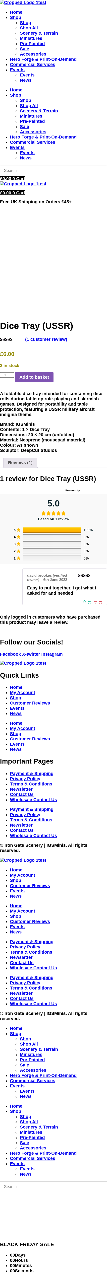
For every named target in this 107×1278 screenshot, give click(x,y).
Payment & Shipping (32, 773)
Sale (24, 48)
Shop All (29, 27)
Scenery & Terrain (39, 33)
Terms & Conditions (31, 783)
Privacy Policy (25, 778)
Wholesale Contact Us (33, 799)
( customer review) (46, 339)
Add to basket (34, 377)
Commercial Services (32, 64)
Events (17, 69)
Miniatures (31, 38)
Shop (15, 17)
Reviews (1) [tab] (20, 462)
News (26, 80)
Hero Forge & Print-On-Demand (43, 59)
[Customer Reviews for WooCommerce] (93, 491)
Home (16, 12)
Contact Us (22, 794)
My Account (22, 692)
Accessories (33, 54)
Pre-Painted (32, 43)
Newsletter (21, 789)
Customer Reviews (30, 703)
